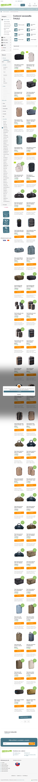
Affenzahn (5, 91)
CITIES (4, 162)
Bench (4, 181)
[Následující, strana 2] (25, 721)
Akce (4, 68)
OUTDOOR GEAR (6, 201)
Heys (4, 138)
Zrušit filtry (6, 207)
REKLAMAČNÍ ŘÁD (5, 771)
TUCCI (4, 171)
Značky (4, 50)
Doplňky (4, 45)
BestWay (5, 182)
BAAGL (4, 94)
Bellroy (5, 193)
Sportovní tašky (6, 32)
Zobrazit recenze (7, 733)
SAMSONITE (5, 151)
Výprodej (4, 47)
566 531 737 (28, 753)
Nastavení (19, 394)
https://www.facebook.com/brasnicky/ (31, 755)
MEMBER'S (5, 165)
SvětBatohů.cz (13, 775)
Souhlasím (19, 391)
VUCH (4, 199)
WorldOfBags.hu (25, 775)
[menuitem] (6, 9)
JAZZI (4, 196)
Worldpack (5, 185)
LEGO (4, 170)
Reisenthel (5, 132)
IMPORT (5, 76)
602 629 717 (16, 754)
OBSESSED (5, 198)
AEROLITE (5, 90)
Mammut (5, 126)
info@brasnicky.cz (17, 753)
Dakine (5, 174)
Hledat (22, 5)
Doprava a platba (4, 764)
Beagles (5, 96)
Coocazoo (5, 140)
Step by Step (5, 130)
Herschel (5, 159)
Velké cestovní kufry (7, 26)
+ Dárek (4, 73)
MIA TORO (5, 149)
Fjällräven (5, 163)
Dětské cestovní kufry (7, 31)
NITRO (4, 143)
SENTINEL (5, 192)
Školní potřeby (5, 40)
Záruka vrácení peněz (5, 765)
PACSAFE (5, 152)
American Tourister (6, 93)
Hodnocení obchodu (5, 769)
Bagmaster (5, 141)
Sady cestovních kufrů (6, 29)
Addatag (5, 88)
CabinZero (5, 137)
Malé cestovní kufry (7, 23)
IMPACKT (5, 176)
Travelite (5, 135)
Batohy (4, 37)
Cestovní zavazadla (6, 19)
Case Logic (5, 129)
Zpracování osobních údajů (6, 768)
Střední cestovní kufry (7, 25)
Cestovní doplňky (6, 34)
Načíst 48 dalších (24, 717)
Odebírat (32, 743)
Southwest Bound (6, 187)
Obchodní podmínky (5, 766)
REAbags (5, 146)
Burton (4, 121)
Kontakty (2, 1)
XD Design (5, 157)
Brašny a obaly (5, 42)
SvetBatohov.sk (19, 775)
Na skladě (5, 67)
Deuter (5, 124)
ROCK (5, 168)
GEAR (4, 195)
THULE (5, 127)
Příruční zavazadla (7, 21)
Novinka (5, 70)
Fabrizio (5, 184)
